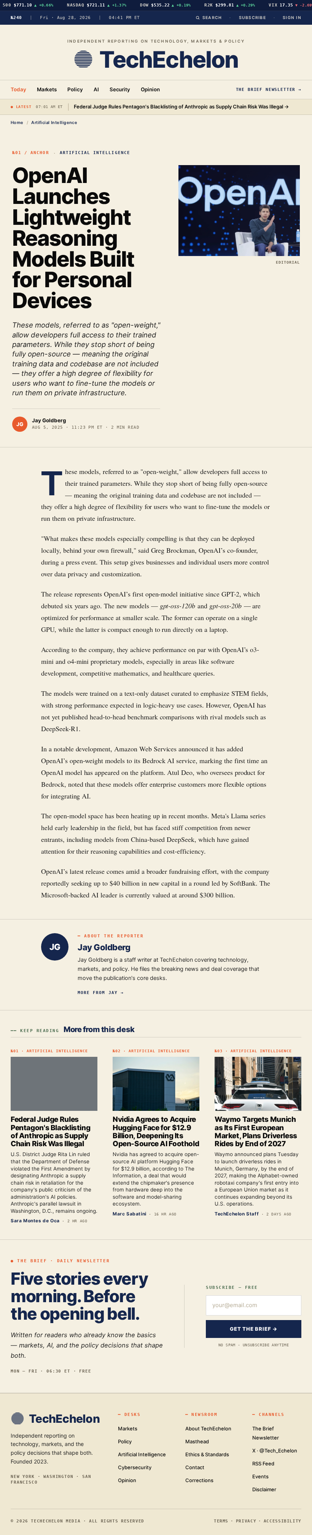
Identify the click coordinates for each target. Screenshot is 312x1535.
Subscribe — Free (232, 1287)
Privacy (246, 1521)
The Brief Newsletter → (268, 89)
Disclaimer (264, 1489)
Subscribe (252, 17)
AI (96, 89)
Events (260, 1476)
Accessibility (282, 1521)
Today (18, 89)
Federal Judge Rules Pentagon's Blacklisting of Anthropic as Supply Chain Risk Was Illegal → (181, 106)
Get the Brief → (253, 1329)
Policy (75, 89)
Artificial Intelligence (54, 122)
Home (17, 122)
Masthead (197, 1441)
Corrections (199, 1480)
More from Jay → (101, 992)
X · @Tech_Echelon (274, 1451)
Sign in (292, 17)
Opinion (150, 89)
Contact (194, 1467)
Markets (47, 89)
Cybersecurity (134, 1467)
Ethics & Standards (207, 1454)
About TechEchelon (208, 1428)
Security (120, 89)
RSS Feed (263, 1463)
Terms (221, 1521)
